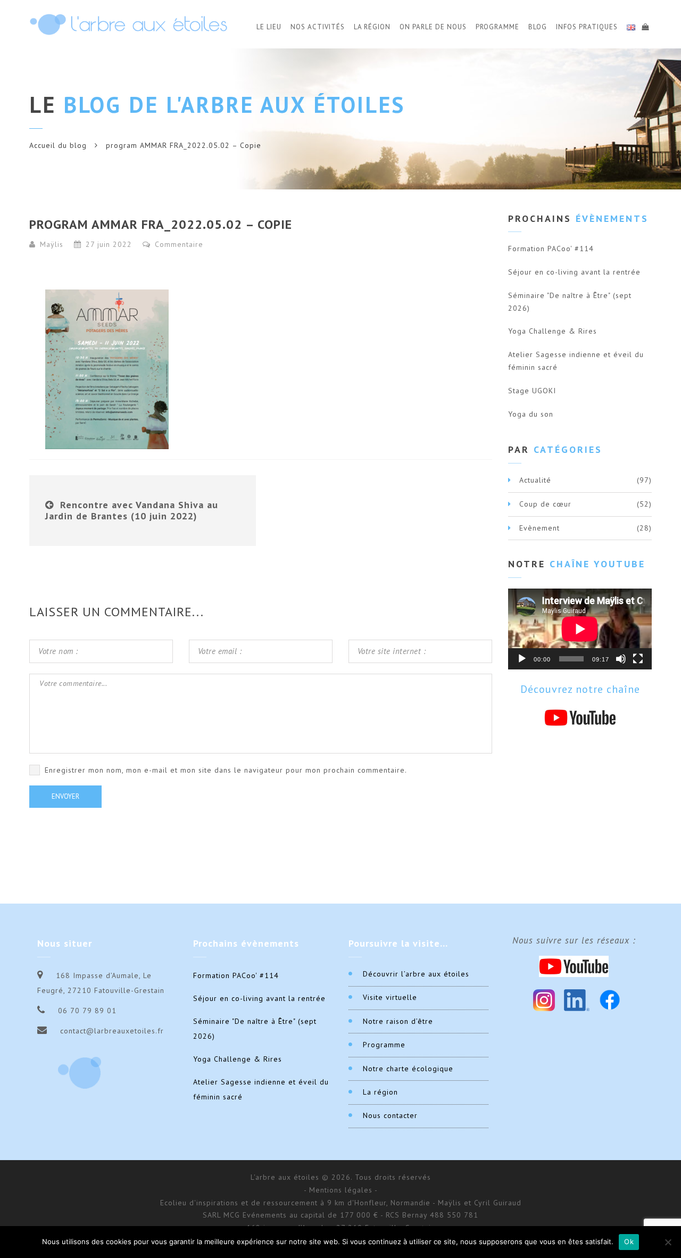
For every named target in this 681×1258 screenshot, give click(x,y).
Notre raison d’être (398, 1021)
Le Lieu (268, 26)
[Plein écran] (638, 658)
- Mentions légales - (341, 1190)
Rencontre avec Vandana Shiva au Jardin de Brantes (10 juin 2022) (131, 511)
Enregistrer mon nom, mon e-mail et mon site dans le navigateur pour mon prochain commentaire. (226, 770)
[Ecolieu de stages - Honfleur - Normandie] (128, 24)
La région (380, 1092)
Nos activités (317, 26)
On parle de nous (433, 26)
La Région (372, 26)
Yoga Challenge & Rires (552, 331)
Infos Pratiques (587, 26)
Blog (537, 26)
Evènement (539, 528)
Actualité (535, 480)
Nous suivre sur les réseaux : (574, 940)
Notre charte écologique (408, 1068)
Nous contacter (390, 1115)
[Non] (667, 1242)
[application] (580, 629)
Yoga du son (530, 414)
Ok (629, 1241)
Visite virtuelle (390, 997)
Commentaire (177, 244)
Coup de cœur (545, 504)
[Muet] (621, 658)
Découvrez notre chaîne (580, 689)
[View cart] (645, 25)
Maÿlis (51, 244)
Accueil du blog (58, 145)
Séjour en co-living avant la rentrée (574, 272)
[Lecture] (522, 658)
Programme (497, 26)
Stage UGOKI (532, 390)
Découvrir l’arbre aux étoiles (416, 974)
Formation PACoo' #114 (551, 248)
